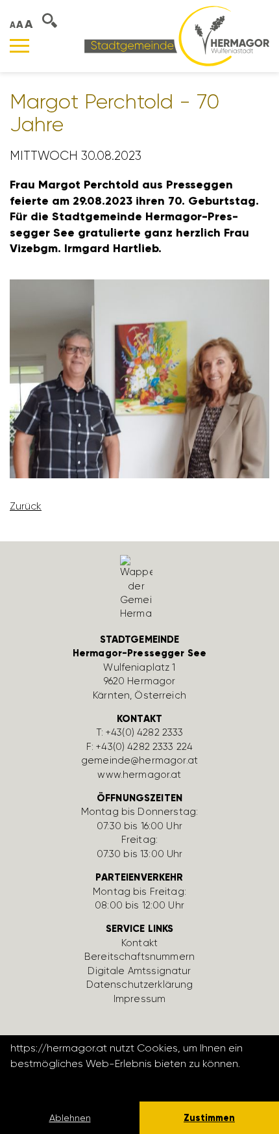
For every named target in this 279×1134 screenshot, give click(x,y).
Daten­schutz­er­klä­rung (139, 984)
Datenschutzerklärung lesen (81, 1081)
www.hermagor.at (139, 774)
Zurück (26, 506)
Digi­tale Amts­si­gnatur (139, 971)
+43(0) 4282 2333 (144, 732)
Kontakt (139, 943)
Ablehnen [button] (70, 1118)
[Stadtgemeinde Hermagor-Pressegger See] (176, 35)
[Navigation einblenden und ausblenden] (19, 46)
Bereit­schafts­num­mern (139, 956)
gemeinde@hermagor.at (139, 760)
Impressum (139, 999)
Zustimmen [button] (209, 1118)
